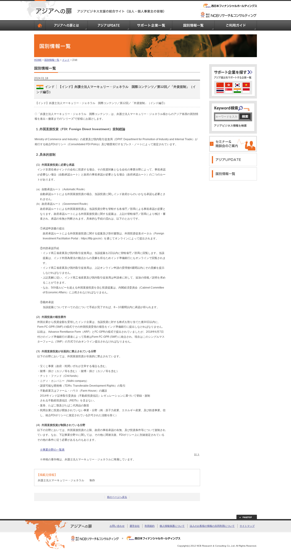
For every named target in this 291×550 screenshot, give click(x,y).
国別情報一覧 (51, 59)
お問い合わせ (117, 526)
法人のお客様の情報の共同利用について (212, 526)
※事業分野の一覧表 (52, 449)
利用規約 (150, 526)
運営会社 (135, 526)
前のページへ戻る (117, 497)
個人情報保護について (172, 526)
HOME (38, 59)
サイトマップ (247, 526)
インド (66, 59)
